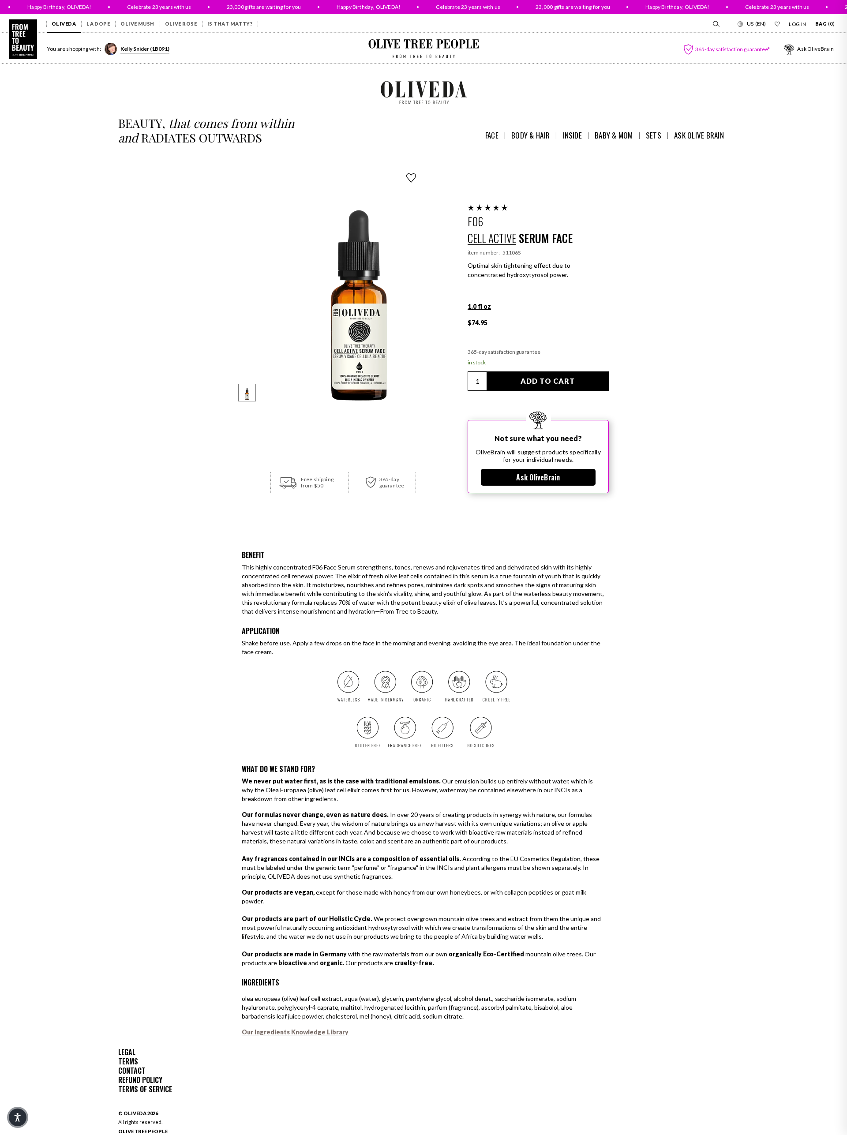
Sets (653, 135)
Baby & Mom (614, 135)
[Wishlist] (777, 24)
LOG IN (797, 24)
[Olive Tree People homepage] (23, 39)
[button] (488, 208)
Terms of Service (145, 1089)
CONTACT (132, 1070)
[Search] (715, 24)
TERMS (128, 1061)
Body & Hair (530, 135)
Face (491, 135)
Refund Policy (140, 1080)
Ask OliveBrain (538, 477)
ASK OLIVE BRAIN (699, 135)
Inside (572, 135)
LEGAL (126, 1052)
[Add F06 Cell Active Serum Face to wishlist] (411, 178)
